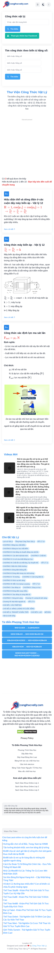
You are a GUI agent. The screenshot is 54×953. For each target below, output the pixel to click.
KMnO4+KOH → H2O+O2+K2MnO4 (27, 647)
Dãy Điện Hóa (27, 754)
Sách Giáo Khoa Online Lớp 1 (27, 783)
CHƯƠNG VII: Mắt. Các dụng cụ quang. (16, 584)
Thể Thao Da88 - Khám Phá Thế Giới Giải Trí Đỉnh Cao (25, 898)
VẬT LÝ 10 (41, 541)
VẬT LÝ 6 (31, 602)
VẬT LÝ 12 (36, 584)
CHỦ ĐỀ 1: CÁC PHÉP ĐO (12, 605)
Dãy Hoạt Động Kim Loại (27, 757)
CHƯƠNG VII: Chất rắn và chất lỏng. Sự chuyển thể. (21, 563)
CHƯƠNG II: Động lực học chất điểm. (16, 548)
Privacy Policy (27, 738)
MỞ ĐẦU (48, 612)
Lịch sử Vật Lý (8, 541)
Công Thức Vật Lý (39, 946)
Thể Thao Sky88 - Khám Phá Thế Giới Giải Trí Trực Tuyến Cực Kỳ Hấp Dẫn (26, 892)
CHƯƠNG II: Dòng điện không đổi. (15, 570)
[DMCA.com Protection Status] (27, 732)
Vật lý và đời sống (9, 616)
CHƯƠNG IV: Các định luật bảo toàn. (15, 556)
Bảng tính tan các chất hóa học (27, 761)
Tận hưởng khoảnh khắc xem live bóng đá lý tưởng (26, 847)
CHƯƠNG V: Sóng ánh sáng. (13, 598)
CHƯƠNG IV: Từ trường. (11, 577)
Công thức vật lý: (15, 16)
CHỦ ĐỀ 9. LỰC (36, 612)
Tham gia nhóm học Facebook (24, 36)
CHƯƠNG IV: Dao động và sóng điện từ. (17, 594)
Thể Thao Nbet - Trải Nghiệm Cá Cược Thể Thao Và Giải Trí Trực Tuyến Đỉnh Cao (26, 924)
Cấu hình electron (27, 764)
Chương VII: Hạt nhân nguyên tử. (14, 602)
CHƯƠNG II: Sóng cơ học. (32, 587)
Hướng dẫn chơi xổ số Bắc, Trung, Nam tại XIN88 (25, 844)
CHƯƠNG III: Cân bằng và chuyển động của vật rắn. (21, 552)
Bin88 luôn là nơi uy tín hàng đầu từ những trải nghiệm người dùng (24, 859)
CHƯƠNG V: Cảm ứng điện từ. (32, 577)
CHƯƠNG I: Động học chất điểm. (14, 545)
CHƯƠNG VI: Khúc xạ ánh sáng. (14, 580)
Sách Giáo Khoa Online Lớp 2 (27, 786)
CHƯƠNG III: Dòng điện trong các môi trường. (18, 573)
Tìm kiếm (14, 29)
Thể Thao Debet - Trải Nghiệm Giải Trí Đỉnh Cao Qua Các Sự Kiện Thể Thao (27, 918)
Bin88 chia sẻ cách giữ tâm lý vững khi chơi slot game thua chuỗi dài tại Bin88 (27, 852)
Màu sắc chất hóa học (27, 771)
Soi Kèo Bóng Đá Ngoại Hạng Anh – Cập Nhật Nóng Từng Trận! (26, 878)
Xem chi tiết (8, 229)
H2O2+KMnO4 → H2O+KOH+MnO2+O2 (27, 634)
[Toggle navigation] (37, 4)
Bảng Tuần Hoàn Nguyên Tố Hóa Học (27, 768)
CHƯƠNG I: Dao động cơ (11, 587)
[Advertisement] (27, 148)
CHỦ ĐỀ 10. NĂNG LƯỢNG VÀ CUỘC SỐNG (18, 609)
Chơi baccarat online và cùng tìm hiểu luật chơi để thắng (24, 839)
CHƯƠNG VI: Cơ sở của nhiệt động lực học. (18, 559)
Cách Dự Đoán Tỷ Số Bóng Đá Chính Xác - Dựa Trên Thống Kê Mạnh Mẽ (27, 865)
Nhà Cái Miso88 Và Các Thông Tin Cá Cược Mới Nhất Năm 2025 (25, 872)
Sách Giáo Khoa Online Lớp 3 (27, 790)
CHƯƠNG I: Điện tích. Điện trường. (15, 566)
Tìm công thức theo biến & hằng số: (26, 50)
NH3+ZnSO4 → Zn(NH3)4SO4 (27, 628)
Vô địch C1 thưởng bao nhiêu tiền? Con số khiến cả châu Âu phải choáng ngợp (26, 885)
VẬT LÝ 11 (44, 563)
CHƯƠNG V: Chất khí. (38, 556)
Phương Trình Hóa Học (27, 750)
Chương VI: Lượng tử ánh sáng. (36, 598)
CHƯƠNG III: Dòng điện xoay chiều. (15, 591)
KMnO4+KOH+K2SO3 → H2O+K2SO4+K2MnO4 (27, 640)
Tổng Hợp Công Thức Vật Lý (25, 541)
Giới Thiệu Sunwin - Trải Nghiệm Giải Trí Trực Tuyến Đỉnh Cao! (26, 931)
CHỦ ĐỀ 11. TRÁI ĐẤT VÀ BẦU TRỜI (15, 612)
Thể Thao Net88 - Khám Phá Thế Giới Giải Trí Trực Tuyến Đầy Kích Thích (26, 905)
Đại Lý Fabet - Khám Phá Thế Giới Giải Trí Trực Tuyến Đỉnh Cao (27, 911)
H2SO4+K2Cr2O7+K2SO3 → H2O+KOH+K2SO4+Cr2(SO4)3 (27, 654)
